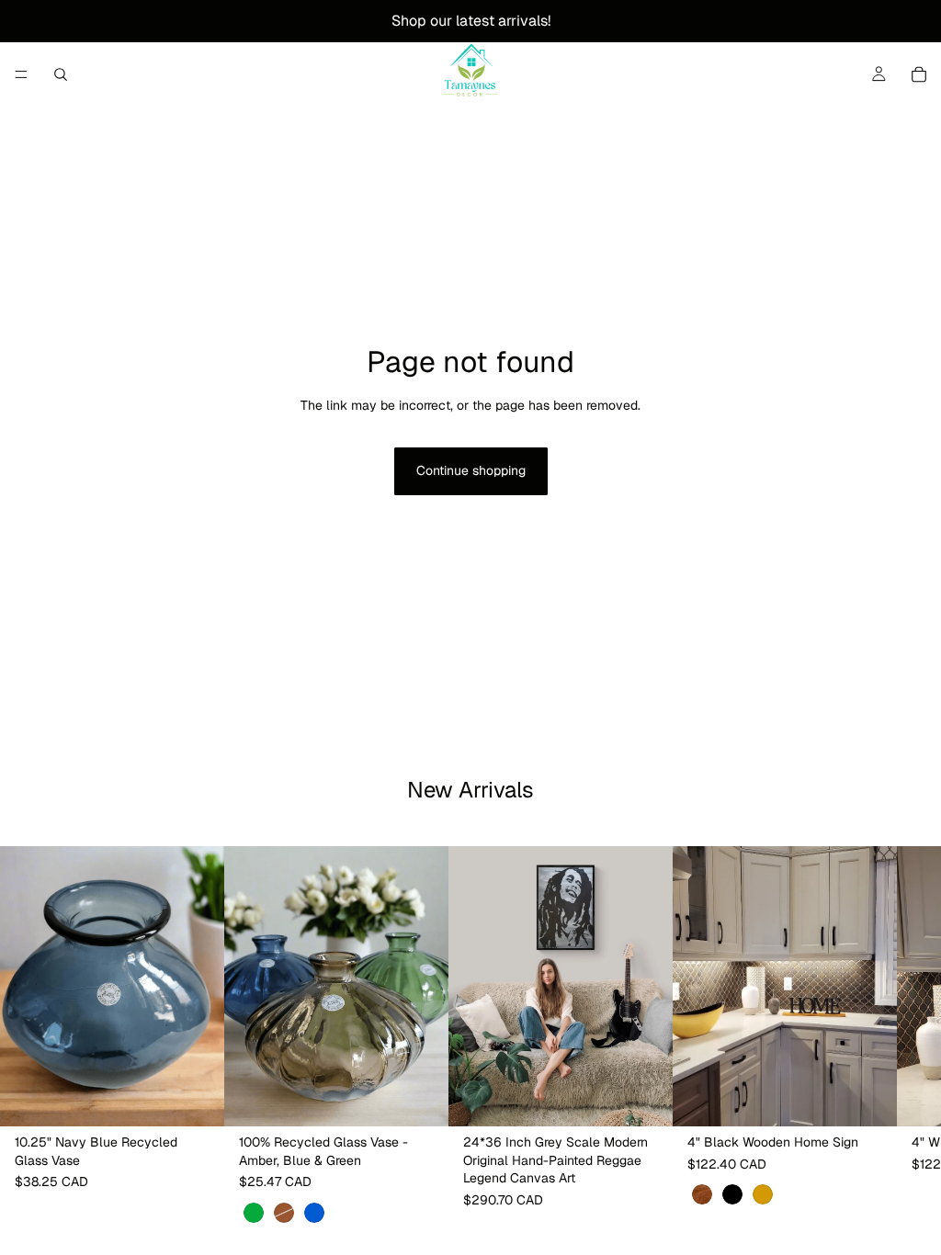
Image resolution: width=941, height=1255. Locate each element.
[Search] (60, 74)
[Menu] (21, 74)
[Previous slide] (281, 987)
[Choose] (419, 1098)
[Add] (195, 1098)
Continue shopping (471, 470)
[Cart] (919, 74)
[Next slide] (391, 987)
